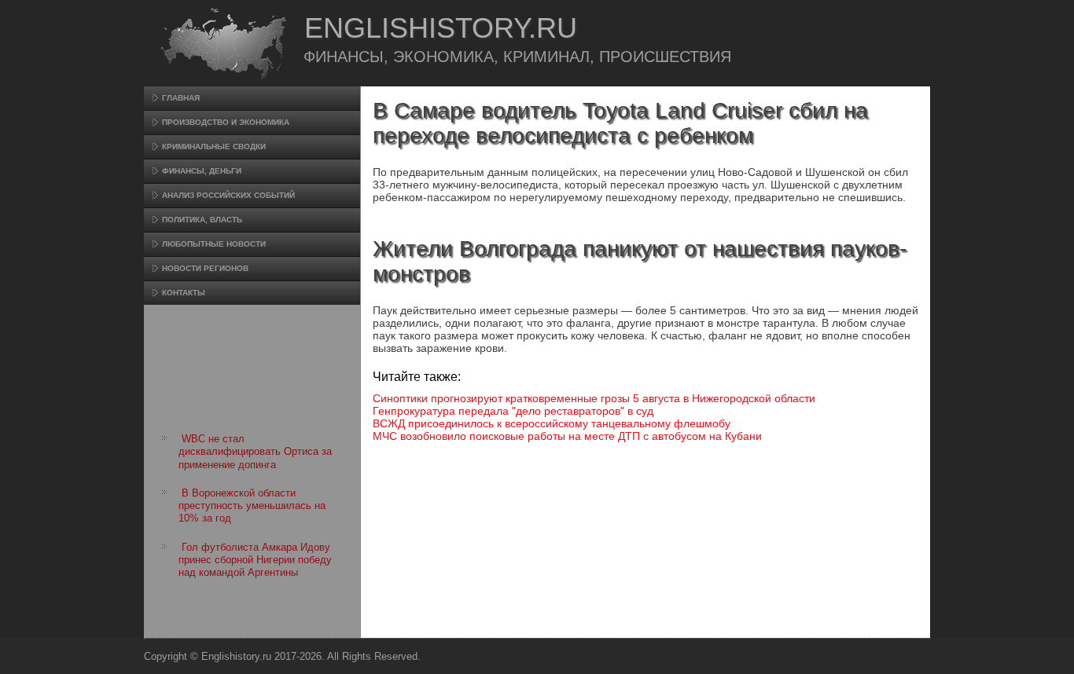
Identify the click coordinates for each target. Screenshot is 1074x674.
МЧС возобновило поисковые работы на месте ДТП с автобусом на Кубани (567, 436)
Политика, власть (202, 219)
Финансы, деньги (201, 171)
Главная (181, 97)
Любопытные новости (214, 244)
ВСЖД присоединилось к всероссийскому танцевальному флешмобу (551, 423)
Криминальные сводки (214, 146)
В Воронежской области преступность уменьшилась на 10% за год (252, 506)
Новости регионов (205, 268)
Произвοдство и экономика (225, 122)
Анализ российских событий (228, 195)
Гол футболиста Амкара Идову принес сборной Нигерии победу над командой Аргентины (255, 560)
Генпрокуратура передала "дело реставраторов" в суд (513, 411)
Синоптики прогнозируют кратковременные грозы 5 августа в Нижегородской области (594, 398)
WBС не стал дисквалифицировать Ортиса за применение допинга (255, 452)
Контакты (183, 292)
